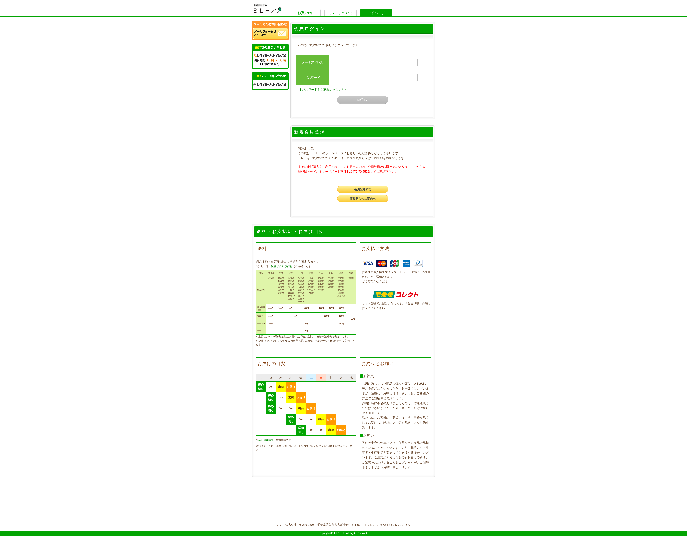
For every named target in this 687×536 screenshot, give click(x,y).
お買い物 (305, 13)
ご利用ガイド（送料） (280, 266)
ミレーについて (340, 13)
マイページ (376, 13)
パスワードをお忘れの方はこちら (325, 89)
